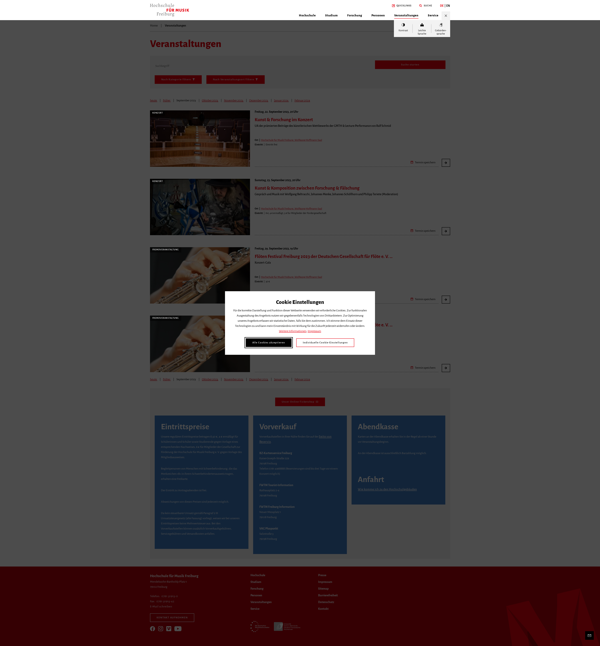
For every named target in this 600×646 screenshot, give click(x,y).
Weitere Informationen (292, 331)
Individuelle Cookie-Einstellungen (325, 342)
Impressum (314, 331)
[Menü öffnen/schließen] (446, 15)
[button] (402, 5)
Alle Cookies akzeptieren (268, 342)
